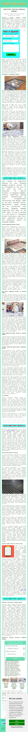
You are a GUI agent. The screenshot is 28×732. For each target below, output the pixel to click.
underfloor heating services (9, 442)
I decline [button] (17, 724)
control (22, 115)
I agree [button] (16, 721)
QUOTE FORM (23, 589)
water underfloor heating (12, 218)
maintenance (4, 139)
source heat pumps (16, 148)
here (3, 634)
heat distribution (12, 98)
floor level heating (12, 96)
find (6, 604)
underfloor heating (19, 21)
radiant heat (10, 169)
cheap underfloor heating (20, 574)
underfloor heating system (8, 68)
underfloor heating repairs (13, 581)
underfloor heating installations (10, 573)
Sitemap (3, 720)
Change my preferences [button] (17, 727)
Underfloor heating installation (10, 429)
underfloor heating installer (16, 260)
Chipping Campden (10, 430)
